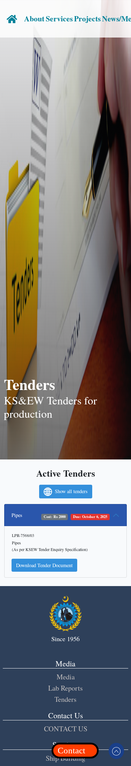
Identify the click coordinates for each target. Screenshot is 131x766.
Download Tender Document (44, 565)
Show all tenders (70, 491)
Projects (87, 18)
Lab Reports (65, 688)
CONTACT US (65, 728)
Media (66, 676)
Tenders (65, 699)
